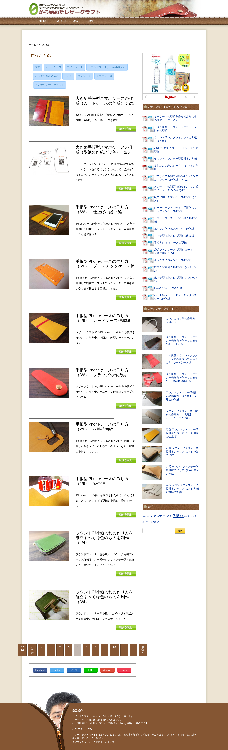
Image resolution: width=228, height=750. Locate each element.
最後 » (142, 650)
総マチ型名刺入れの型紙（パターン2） (175, 269)
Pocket (124, 670)
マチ (169, 516)
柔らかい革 (192, 516)
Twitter (57, 670)
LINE (90, 670)
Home (42, 20)
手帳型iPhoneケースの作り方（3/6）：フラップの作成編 (102, 372)
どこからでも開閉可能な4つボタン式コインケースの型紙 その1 (176, 188)
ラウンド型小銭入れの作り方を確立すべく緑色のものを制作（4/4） (104, 538)
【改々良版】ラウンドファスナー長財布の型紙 (175, 129)
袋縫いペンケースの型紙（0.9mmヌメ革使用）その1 (175, 251)
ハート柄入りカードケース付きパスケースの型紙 (175, 297)
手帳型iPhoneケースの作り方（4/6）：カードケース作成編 (103, 318)
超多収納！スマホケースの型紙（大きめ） (175, 199)
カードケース (54, 67)
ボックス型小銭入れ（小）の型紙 (174, 228)
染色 (185, 516)
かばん (68, 76)
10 (114, 647)
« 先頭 (32, 650)
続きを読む (125, 128)
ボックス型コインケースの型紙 (172, 260)
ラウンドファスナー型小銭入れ (107, 67)
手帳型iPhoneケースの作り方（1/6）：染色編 (102, 481)
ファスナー (158, 516)
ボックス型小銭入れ (47, 76)
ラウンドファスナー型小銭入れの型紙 (175, 220)
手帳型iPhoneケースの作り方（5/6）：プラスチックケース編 (105, 263)
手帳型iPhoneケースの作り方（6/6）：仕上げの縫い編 (102, 209)
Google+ (107, 670)
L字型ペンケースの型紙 (168, 288)
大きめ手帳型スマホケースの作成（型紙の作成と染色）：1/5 (104, 149)
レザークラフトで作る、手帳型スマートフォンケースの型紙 (175, 209)
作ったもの (59, 20)
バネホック (145, 516)
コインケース (75, 67)
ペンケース (84, 76)
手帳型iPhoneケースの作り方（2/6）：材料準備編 (102, 426)
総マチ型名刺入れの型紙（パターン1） (175, 279)
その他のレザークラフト (49, 84)
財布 (37, 67)
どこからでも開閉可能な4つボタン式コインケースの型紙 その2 (176, 178)
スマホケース (104, 76)
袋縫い (155, 521)
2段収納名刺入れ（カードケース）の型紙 (176, 150)
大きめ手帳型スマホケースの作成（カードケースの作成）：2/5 (105, 100)
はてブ (73, 670)
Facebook (40, 670)
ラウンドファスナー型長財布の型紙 (175, 158)
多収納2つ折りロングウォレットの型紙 (176, 167)
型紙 (75, 20)
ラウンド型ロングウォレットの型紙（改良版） (175, 139)
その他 (89, 20)
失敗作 (178, 516)
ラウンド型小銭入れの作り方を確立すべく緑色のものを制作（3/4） (104, 597)
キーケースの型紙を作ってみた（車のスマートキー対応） (175, 118)
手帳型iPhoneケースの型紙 (170, 242)
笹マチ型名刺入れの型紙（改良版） (175, 235)
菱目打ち (146, 522)
